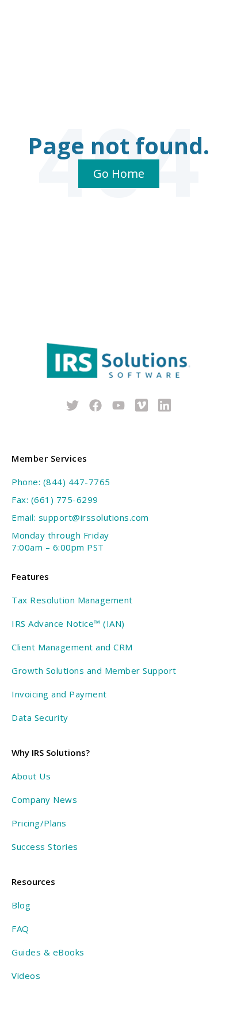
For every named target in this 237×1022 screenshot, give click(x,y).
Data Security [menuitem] (40, 717)
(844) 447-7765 (76, 481)
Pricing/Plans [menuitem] (39, 823)
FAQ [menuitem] (20, 928)
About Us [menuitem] (31, 776)
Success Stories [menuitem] (45, 846)
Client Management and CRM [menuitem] (72, 647)
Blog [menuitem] (21, 905)
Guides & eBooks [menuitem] (48, 952)
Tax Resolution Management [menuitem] (72, 600)
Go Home (118, 173)
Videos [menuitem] (26, 975)
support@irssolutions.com (94, 517)
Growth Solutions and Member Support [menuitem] (94, 670)
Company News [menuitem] (44, 799)
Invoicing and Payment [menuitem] (59, 694)
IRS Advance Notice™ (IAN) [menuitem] (68, 623)
